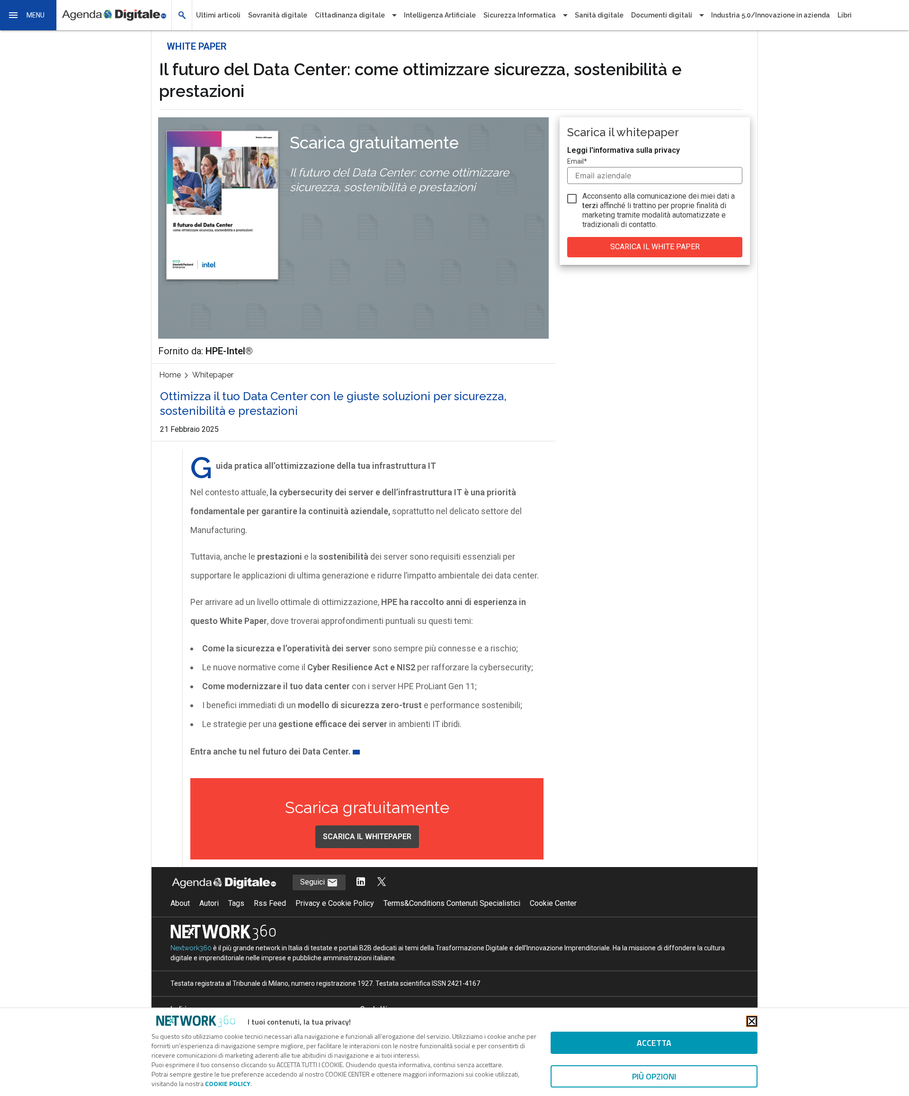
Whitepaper (212, 374)
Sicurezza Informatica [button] (519, 15)
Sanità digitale (599, 15)
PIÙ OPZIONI (654, 1076)
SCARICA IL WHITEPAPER (367, 836)
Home (170, 374)
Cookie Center (553, 903)
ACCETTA (654, 1042)
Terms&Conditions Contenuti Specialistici (451, 903)
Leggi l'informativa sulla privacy (623, 150)
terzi (590, 205)
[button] (28, 15)
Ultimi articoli (218, 15)
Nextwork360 (191, 948)
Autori (209, 903)
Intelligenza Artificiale (440, 15)
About (180, 903)
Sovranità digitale (277, 15)
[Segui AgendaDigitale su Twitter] (381, 882)
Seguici (313, 881)
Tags (236, 903)
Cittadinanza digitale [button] (350, 15)
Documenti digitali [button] (661, 15)
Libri (845, 15)
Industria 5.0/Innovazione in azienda (770, 15)
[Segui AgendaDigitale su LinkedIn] (360, 882)
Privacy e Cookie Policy (334, 903)
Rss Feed (270, 903)
